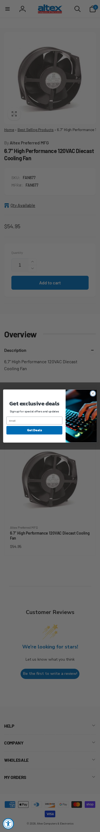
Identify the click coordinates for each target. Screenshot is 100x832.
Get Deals (34, 430)
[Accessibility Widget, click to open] (8, 823)
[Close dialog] (93, 393)
